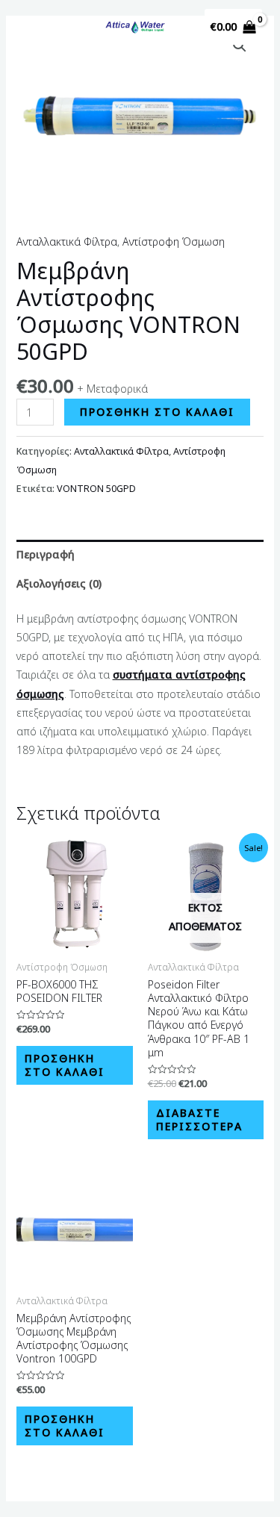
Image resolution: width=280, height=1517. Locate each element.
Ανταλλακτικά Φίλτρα (66, 241)
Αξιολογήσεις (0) (59, 583)
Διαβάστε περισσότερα (199, 1119)
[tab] (140, 554)
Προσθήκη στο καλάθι (157, 412)
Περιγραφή (45, 554)
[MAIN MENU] (36, 27)
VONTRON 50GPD (96, 488)
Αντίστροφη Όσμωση (173, 241)
